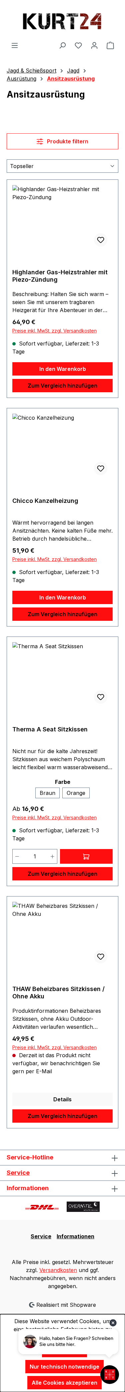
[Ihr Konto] (94, 45)
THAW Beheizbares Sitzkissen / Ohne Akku (58, 992)
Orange (76, 793)
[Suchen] (62, 45)
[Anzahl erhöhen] (52, 856)
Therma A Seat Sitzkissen (50, 729)
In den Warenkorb (62, 369)
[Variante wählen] (86, 856)
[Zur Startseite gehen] (62, 20)
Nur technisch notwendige (64, 1366)
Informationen (75, 1236)
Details (62, 1099)
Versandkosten (58, 1270)
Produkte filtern (67, 141)
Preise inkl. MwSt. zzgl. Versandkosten (54, 330)
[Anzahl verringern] (17, 856)
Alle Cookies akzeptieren (64, 1382)
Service (18, 1172)
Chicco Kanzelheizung (45, 500)
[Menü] (15, 45)
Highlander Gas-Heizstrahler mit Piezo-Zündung (60, 276)
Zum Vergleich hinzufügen (62, 385)
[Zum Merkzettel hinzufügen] (100, 240)
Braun (47, 793)
